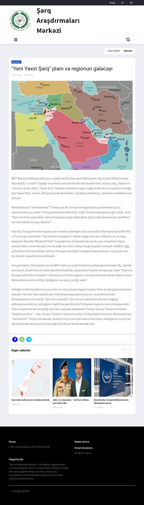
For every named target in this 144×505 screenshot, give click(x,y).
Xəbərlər (128, 50)
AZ (122, 2)
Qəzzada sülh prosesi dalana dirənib (30, 400)
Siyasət (16, 62)
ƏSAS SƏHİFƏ (113, 50)
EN (131, 2)
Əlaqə (112, 2)
